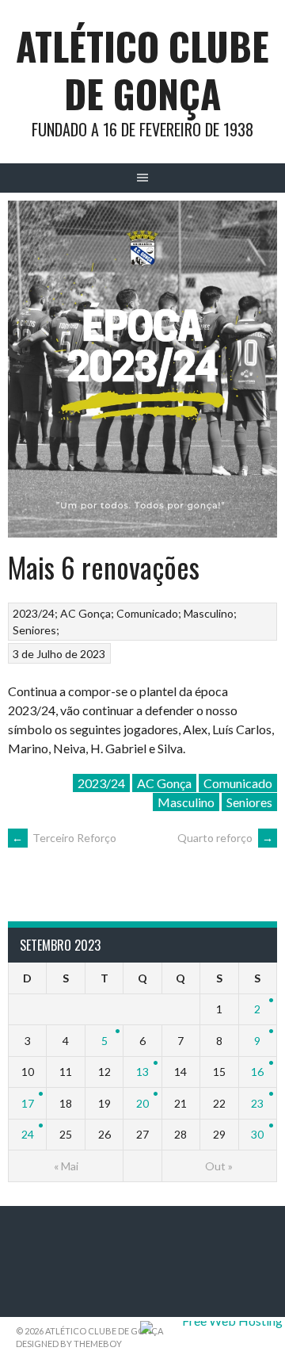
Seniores (34, 630)
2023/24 (34, 613)
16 (257, 1071)
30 (257, 1134)
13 (142, 1071)
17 (27, 1103)
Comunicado (147, 613)
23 (257, 1103)
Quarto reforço (225, 837)
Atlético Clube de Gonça (142, 69)
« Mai (66, 1166)
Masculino (209, 613)
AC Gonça (85, 613)
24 (27, 1134)
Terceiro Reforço (64, 837)
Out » (219, 1166)
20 (142, 1103)
